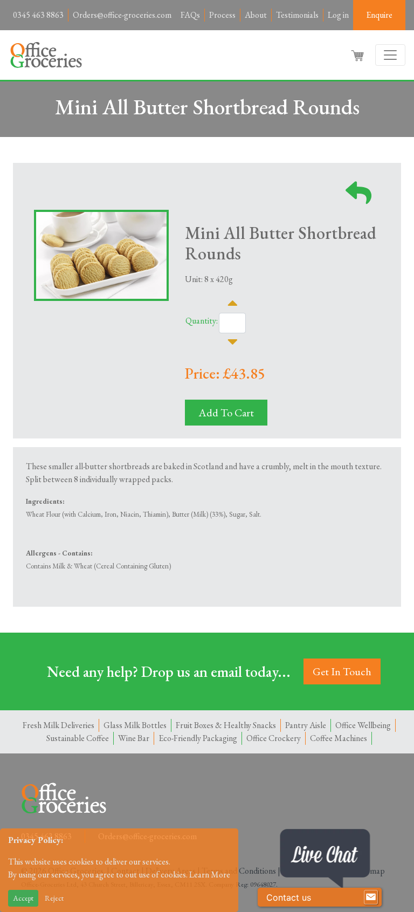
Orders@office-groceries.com (122, 14)
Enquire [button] (379, 14)
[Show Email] (371, 897)
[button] (358, 55)
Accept (23, 898)
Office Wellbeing (363, 725)
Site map (370, 870)
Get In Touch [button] (342, 671)
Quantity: (201, 320)
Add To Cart (226, 413)
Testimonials (297, 14)
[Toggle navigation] (390, 55)
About (256, 14)
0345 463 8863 (38, 14)
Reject (54, 898)
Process (222, 14)
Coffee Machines (338, 738)
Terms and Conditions (239, 870)
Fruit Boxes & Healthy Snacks (226, 725)
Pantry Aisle (305, 725)
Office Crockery (273, 738)
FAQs (190, 14)
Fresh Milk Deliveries (58, 725)
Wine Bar (133, 738)
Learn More (209, 874)
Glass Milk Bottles (135, 725)
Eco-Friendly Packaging (197, 738)
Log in (338, 14)
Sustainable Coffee (77, 738)
